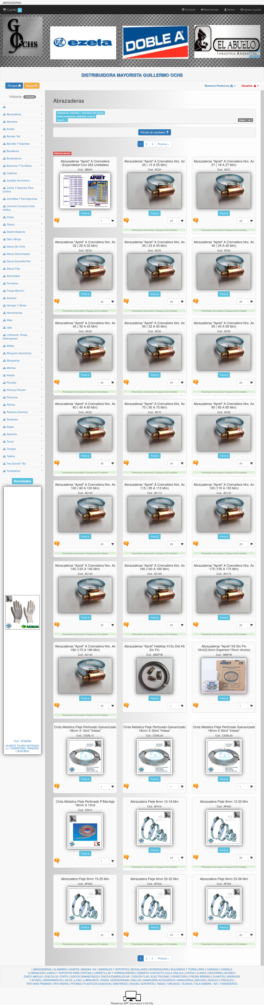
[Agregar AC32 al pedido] (112, 302)
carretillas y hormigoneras (21, 198)
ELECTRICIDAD (160, 976)
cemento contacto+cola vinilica (19, 207)
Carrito (13, 9)
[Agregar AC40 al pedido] (251, 302)
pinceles (11, 382)
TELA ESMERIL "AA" (206, 983)
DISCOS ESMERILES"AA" (115, 976)
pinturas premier (16, 390)
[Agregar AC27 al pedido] (251, 221)
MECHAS (200, 980)
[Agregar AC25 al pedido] (182, 221)
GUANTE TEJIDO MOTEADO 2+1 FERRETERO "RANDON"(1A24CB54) (22, 748)
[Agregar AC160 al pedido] (182, 625)
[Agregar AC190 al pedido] (112, 706)
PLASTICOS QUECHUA (97, 983)
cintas (10, 217)
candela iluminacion (18, 180)
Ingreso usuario (252, 9)
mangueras (13, 360)
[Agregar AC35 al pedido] (182, 302)
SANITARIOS (120, 983)
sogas (10, 426)
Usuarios (247, 85)
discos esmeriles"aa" (18, 261)
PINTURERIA (60, 983)
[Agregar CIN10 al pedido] (112, 861)
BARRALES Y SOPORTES (114, 969)
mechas (11, 368)
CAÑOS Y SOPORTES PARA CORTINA (69, 973)
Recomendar (211, 9)
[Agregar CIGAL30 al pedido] (182, 787)
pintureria (12, 397)
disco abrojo (13, 239)
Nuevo (231, 9)
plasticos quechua (17, 412)
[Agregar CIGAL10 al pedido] (112, 787)
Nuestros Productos (217, 85)
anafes (10, 129)
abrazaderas (13, 114)
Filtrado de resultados (153, 132)
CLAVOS (201, 973)
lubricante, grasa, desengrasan (15, 336)
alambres (11, 121)
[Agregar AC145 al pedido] (112, 625)
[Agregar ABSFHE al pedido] (182, 706)
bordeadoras (13, 158)
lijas (9, 327)
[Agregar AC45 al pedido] (112, 382)
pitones (10, 404)
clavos (10, 224)
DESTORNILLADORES (221, 973)
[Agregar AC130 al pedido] (251, 544)
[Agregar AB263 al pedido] (112, 221)
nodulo (10, 375)
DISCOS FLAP (140, 976)
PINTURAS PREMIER (39, 983)
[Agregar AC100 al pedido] (112, 544)
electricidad (13, 276)
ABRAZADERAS (42, 969)
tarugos (11, 449)
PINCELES (227, 980)
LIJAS (77, 980)
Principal (13, 85)
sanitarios (12, 419)
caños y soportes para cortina (18, 189)
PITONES (76, 983)
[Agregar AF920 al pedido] (251, 858)
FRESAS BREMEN (199, 976)
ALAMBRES (60, 969)
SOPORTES (148, 983)
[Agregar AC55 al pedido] (251, 382)
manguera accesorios (18, 353)
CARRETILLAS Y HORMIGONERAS (114, 973)
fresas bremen (15, 290)
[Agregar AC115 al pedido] (182, 544)
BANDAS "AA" (89, 969)
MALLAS (136, 980)
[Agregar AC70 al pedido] (182, 463)
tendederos (13, 471)
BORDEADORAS (159, 969)
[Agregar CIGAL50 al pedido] (251, 787)
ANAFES (74, 969)
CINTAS (189, 973)
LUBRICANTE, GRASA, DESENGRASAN (106, 980)
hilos (9, 320)
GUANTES (219, 976)
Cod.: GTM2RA (22, 741)
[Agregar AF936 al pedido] (251, 935)
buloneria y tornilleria (19, 165)
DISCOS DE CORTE (56, 976)
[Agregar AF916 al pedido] (182, 858)
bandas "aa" (13, 136)
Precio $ (85, 213)
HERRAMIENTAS (52, 980)
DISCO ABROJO (33, 976)
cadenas (11, 173)
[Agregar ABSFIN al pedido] (251, 706)
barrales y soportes (17, 143)
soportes (11, 434)
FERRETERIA (179, 976)
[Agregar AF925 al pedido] (112, 935)
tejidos (10, 456)
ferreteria (12, 283)
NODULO (213, 980)
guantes (11, 298)
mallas (10, 346)
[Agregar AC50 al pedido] (182, 382)
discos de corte (15, 246)
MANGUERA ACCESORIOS (159, 980)
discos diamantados (18, 254)
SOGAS (134, 983)
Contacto (189, 9)
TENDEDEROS (228, 983)
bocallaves (12, 151)
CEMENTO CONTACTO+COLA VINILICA (160, 973)
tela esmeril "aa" (16, 463)
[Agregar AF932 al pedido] (182, 935)
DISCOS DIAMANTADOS (84, 976)
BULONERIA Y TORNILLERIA (187, 969)
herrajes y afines (16, 305)
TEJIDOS (186, 983)
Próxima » (163, 144)
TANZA (161, 983)
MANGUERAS (185, 980)
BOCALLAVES (139, 969)
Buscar (30, 85)
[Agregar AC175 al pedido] (251, 625)
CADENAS (212, 969)
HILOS (68, 980)
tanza (10, 441)
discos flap (13, 268)
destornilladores (15, 232)
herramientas (14, 312)
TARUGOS (173, 983)
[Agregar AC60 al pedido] (112, 463)
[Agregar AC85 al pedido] (251, 463)
